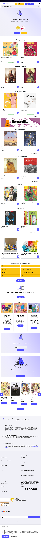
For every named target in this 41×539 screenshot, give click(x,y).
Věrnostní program (4, 481)
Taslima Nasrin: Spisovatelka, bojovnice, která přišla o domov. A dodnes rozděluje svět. (34, 318)
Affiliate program (4, 491)
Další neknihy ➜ (34, 260)
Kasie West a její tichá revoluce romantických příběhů (20, 317)
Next (39, 394)
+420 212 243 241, (30, 483)
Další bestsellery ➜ (34, 153)
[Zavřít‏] (40, 1)
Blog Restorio (3, 486)
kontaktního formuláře (25, 482)
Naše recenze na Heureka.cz (6, 460)
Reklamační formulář (4, 467)
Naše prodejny (3, 462)
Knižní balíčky (23, 462)
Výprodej (22, 467)
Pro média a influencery (5, 488)
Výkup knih (23, 457)
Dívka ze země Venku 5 (15, 397)
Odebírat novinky (20, 350)
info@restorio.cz (36, 482)
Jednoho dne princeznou (23, 398)
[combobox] (20, 6)
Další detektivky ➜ (34, 232)
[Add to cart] (18, 62)
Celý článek (20, 325)
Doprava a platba (4, 457)
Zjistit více (11, 533)
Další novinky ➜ (34, 116)
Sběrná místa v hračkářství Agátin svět (27, 470)
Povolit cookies (5, 536)
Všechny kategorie (20, 280)
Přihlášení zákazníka (4, 465)
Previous (1, 394)
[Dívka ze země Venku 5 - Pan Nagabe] (15, 389)
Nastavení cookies (14, 536)
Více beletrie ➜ (35, 181)
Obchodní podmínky (4, 483)
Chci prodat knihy (20, 297)
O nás (2, 470)
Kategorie (22, 465)
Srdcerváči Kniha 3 (4, 397)
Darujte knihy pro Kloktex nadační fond (27, 475)
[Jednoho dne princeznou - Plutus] (25, 389)
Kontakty (2, 493)
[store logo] (6, 4)
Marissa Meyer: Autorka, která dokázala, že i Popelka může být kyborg (7, 318)
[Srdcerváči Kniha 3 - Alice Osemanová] (5, 389)
